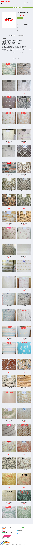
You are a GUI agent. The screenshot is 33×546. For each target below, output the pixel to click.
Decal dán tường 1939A (24, 75)
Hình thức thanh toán (20, 531)
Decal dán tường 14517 (9, 338)
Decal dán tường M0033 (24, 453)
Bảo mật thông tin (20, 530)
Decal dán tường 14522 (24, 354)
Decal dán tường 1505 (9, 371)
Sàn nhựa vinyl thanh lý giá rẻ (6, 538)
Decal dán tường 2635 (24, 141)
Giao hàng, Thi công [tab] (21, 35)
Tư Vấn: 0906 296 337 (5, 541)
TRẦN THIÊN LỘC (5, 1)
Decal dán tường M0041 (9, 469)
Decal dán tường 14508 (9, 305)
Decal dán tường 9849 (9, 174)
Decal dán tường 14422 (9, 289)
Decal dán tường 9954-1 (24, 436)
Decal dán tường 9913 (24, 223)
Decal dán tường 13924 (9, 256)
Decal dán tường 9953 (9, 436)
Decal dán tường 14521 (9, 354)
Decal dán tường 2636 (9, 157)
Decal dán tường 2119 (9, 141)
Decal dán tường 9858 (24, 174)
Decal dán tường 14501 (24, 289)
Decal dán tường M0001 (9, 453)
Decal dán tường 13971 (9, 272)
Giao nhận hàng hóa (20, 533)
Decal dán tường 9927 (9, 420)
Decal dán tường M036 (24, 502)
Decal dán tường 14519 (24, 338)
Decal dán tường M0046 (24, 469)
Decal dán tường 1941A (24, 92)
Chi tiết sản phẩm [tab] (12, 35)
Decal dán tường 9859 (9, 190)
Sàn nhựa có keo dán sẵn (5, 537)
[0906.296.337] (4, 543)
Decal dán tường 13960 (24, 256)
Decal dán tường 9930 (24, 420)
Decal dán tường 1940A (9, 92)
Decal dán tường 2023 (24, 108)
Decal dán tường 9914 (9, 387)
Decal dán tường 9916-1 (24, 387)
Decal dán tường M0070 (9, 502)
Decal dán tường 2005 (9, 108)
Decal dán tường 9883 (24, 190)
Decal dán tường (24, 371)
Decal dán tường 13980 (24, 272)
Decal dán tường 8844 (24, 157)
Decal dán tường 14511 (24, 305)
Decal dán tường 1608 (9, 75)
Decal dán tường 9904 (9, 223)
